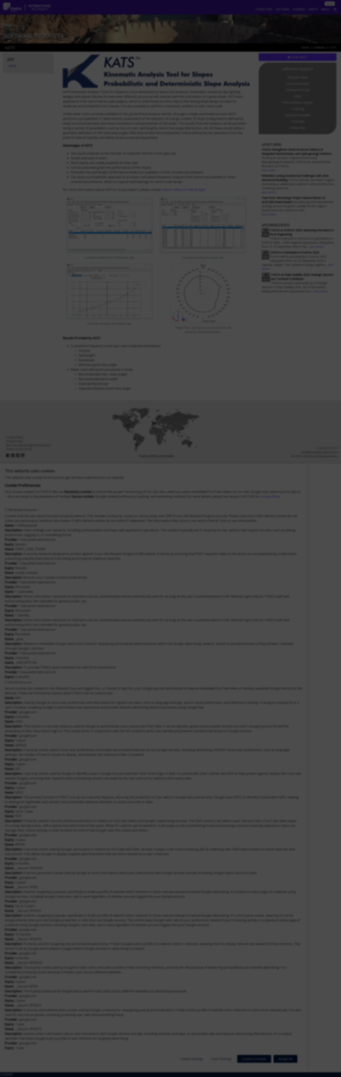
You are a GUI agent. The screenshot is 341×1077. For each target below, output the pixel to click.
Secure (19, 682)
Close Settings (221, 1059)
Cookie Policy (270, 496)
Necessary (22, 509)
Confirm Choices (254, 1059)
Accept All (285, 1059)
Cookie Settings (191, 1059)
